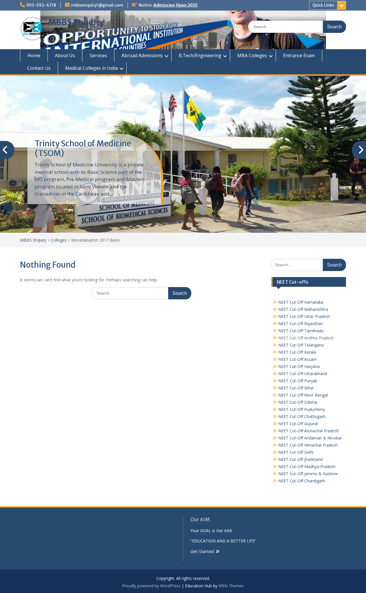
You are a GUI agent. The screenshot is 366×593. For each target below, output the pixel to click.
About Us (65, 55)
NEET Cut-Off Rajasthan (300, 323)
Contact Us (39, 68)
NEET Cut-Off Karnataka (300, 302)
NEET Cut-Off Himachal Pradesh (308, 445)
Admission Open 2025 (176, 5)
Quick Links (323, 5)
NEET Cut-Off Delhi (296, 452)
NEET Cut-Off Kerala (297, 352)
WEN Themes (231, 585)
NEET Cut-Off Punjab (297, 380)
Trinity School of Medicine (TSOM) (83, 148)
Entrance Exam (299, 55)
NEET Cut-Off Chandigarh (301, 480)
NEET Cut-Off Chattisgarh (301, 416)
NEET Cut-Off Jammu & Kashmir (308, 473)
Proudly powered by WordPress (151, 585)
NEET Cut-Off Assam (297, 359)
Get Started (202, 551)
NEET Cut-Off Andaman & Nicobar (310, 438)
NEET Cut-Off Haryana (299, 366)
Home (33, 55)
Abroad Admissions (142, 55)
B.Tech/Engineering (200, 55)
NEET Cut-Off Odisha (297, 402)
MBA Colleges (252, 55)
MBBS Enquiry (76, 22)
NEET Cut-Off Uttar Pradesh (304, 316)
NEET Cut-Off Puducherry (301, 409)
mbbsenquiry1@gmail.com (97, 5)
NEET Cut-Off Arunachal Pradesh (308, 430)
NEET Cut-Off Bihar (296, 388)
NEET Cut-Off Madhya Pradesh (306, 466)
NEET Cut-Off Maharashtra (303, 309)
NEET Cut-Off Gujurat (298, 423)
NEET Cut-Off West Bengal (303, 395)
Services (98, 55)
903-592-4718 (41, 5)
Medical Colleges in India (91, 68)
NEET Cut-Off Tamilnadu (301, 330)
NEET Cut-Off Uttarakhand (302, 373)
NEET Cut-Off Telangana (301, 345)
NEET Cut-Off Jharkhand (300, 459)
